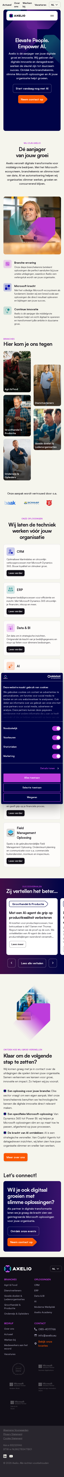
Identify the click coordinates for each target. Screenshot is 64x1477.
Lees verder (16, 573)
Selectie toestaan (32, 787)
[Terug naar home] (17, 16)
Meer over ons (16, 1157)
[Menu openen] (52, 16)
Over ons (17, 4)
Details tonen (47, 768)
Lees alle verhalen (32, 963)
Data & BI (39, 1295)
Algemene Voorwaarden (15, 1430)
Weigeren (32, 797)
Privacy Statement (12, 1434)
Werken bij (27, 4)
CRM (36, 1284)
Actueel (7, 4)
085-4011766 (47, 1329)
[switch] (56, 737)
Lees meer (17, 944)
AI (35, 1301)
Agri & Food (10, 1284)
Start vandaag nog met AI (32, 88)
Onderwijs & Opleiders (16, 1313)
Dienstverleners (12, 1290)
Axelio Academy (43, 1312)
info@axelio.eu (47, 1335)
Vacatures (40, 4)
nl (52, 4)
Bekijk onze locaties (45, 1343)
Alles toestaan (32, 777)
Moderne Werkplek (44, 1306)
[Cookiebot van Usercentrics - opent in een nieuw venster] (48, 677)
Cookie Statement (12, 1438)
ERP (36, 1290)
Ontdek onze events (23, 1231)
